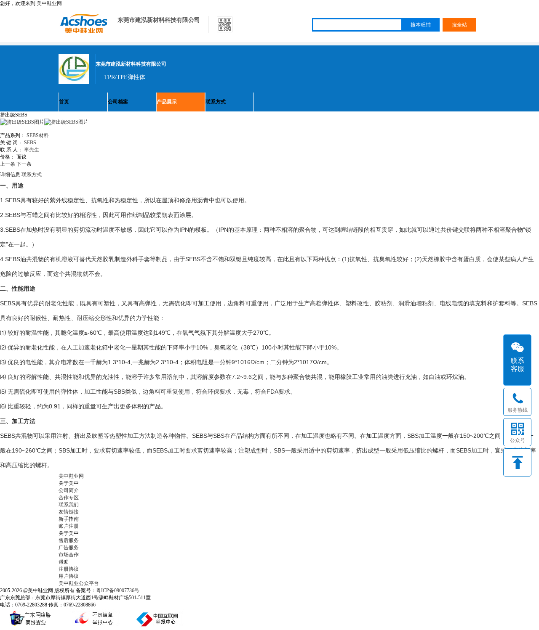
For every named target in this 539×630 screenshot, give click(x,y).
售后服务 (69, 540)
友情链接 (69, 512)
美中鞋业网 (49, 3)
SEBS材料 (38, 135)
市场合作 (69, 555)
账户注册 (69, 526)
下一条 (24, 164)
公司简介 (69, 490)
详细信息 (10, 174)
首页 (64, 102)
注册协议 (69, 569)
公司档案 (118, 102)
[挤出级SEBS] (66, 122)
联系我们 (69, 505)
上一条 (7, 164)
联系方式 (215, 102)
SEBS (30, 143)
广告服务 (69, 548)
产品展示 (167, 102)
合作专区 (69, 497)
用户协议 (69, 576)
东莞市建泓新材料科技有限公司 (158, 20)
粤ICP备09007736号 (117, 590)
